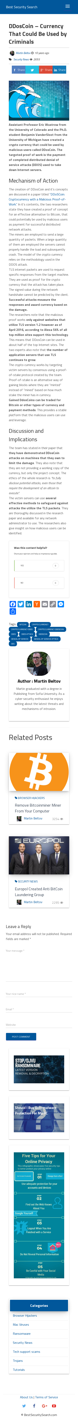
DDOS (13, 634)
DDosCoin (43, 634)
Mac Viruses (21, 1324)
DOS (13, 643)
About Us (26, 1397)
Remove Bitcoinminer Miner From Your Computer (38, 808)
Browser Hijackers (31, 798)
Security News (21, 59)
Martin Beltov (23, 53)
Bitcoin (22, 624)
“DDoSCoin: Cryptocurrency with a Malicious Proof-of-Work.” (37, 199)
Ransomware (22, 1333)
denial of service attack (46, 638)
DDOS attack (27, 634)
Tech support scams (26, 1351)
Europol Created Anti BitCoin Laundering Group (39, 892)
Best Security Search (21, 7)
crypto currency (40, 624)
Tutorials (19, 1369)
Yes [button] (38, 565)
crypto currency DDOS (22, 629)
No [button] (38, 582)
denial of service (19, 638)
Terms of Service (46, 1397)
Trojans (18, 1360)
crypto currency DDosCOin (51, 629)
